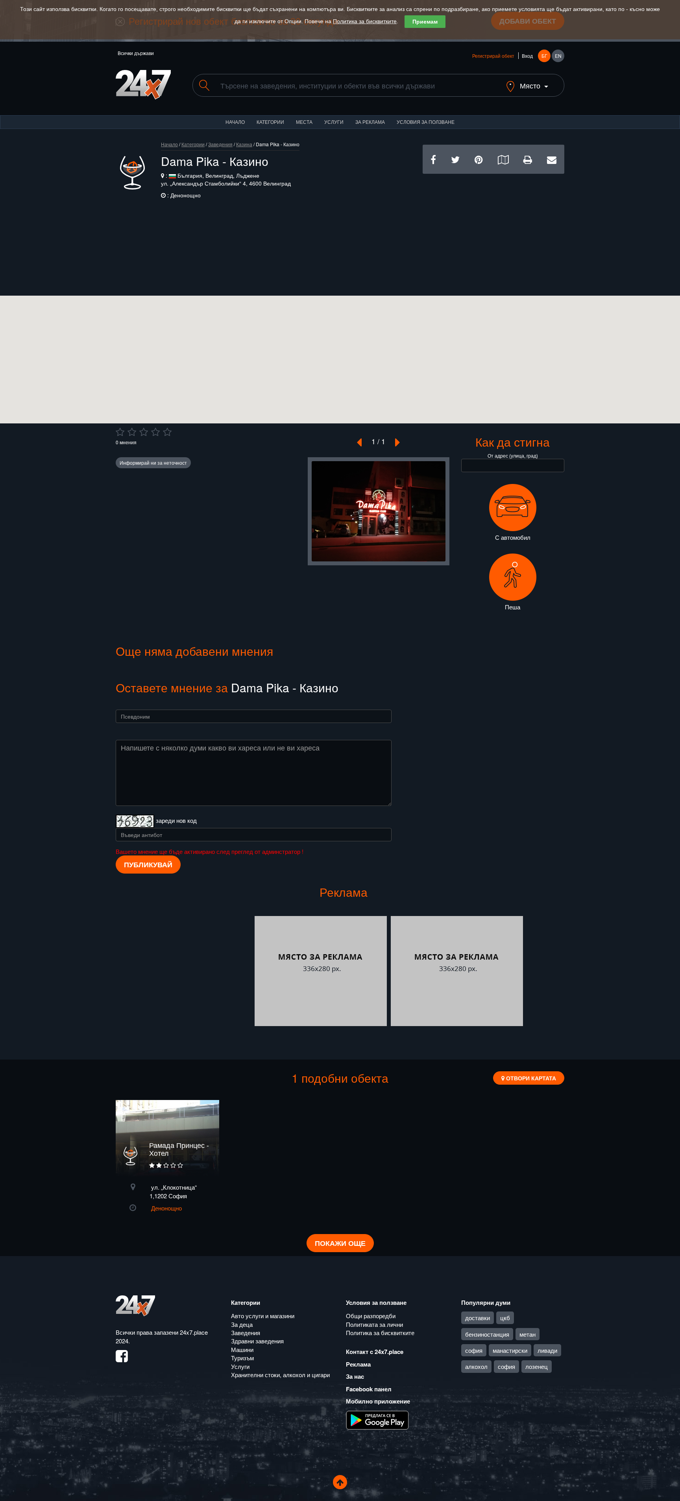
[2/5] (132, 432)
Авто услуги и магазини (262, 1316)
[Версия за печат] (527, 159)
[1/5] (120, 432)
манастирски (510, 1350)
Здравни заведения (257, 1341)
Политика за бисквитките (365, 21)
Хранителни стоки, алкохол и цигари (280, 1374)
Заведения (220, 144)
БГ (544, 55)
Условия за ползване (426, 121)
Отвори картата (530, 1078)
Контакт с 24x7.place (374, 1351)
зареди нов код (176, 820)
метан (527, 1334)
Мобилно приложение (378, 1401)
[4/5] (155, 432)
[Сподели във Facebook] (433, 159)
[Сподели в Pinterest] (479, 159)
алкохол (476, 1366)
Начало (235, 121)
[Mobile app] (377, 1419)
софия (473, 1350)
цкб (505, 1317)
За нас (355, 1376)
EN (558, 55)
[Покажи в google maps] (503, 159)
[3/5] (143, 432)
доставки (477, 1317)
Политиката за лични (374, 1324)
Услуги (334, 121)
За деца (242, 1324)
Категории (270, 121)
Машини (242, 1349)
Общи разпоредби (370, 1316)
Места (304, 121)
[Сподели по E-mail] (551, 159)
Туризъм (242, 1358)
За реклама (370, 121)
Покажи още (340, 1243)
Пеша (512, 607)
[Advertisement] (493, 229)
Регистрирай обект (493, 55)
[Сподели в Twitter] (455, 159)
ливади (547, 1350)
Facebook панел (369, 1389)
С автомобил (512, 537)
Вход (527, 55)
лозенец (536, 1366)
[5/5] (167, 432)
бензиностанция (487, 1334)
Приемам (425, 21)
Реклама (358, 1364)
